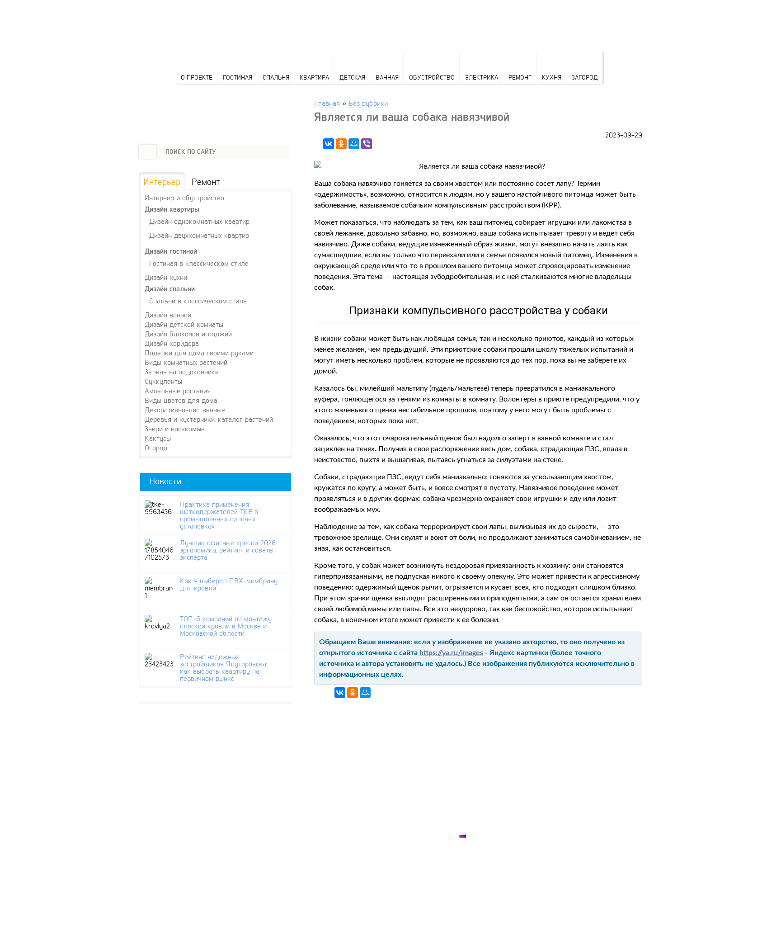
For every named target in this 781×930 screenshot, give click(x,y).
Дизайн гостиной (171, 251)
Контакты (477, 804)
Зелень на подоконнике (182, 371)
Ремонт (520, 77)
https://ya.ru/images (451, 652)
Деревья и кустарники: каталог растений (209, 419)
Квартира (314, 77)
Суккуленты (163, 381)
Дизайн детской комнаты (184, 324)
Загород (585, 77)
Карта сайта (481, 825)
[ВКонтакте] (328, 143)
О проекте (196, 77)
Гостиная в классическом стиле (199, 263)
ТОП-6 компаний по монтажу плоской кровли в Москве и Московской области (226, 626)
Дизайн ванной (168, 314)
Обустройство (432, 77)
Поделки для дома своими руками (199, 352)
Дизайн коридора (172, 343)
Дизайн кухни (166, 277)
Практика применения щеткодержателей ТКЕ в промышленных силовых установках (219, 514)
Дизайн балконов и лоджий (188, 333)
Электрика (481, 77)
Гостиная (237, 77)
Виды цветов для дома (181, 400)
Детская (352, 77)
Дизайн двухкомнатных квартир (199, 235)
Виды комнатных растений (186, 362)
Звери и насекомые (175, 428)
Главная (327, 103)
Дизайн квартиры (172, 209)
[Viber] (366, 143)
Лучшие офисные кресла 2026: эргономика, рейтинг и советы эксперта (228, 550)
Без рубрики (368, 103)
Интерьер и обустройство (184, 197)
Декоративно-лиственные (185, 409)
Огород (156, 447)
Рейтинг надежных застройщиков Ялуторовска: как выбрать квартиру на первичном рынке (223, 667)
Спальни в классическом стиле (198, 300)
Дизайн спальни (170, 288)
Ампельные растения (178, 390)
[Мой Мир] (353, 143)
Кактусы (158, 438)
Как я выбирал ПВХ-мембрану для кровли (229, 584)
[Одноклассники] (341, 143)
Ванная (387, 77)
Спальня (276, 77)
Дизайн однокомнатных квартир (199, 221)
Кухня (551, 77)
